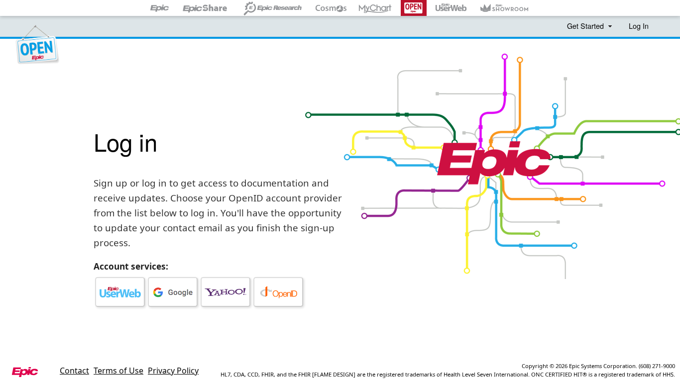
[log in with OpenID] (278, 292)
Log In (639, 25)
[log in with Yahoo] (225, 292)
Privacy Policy (173, 370)
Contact (74, 370)
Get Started (586, 25)
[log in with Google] (173, 292)
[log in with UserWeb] (120, 292)
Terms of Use (118, 370)
